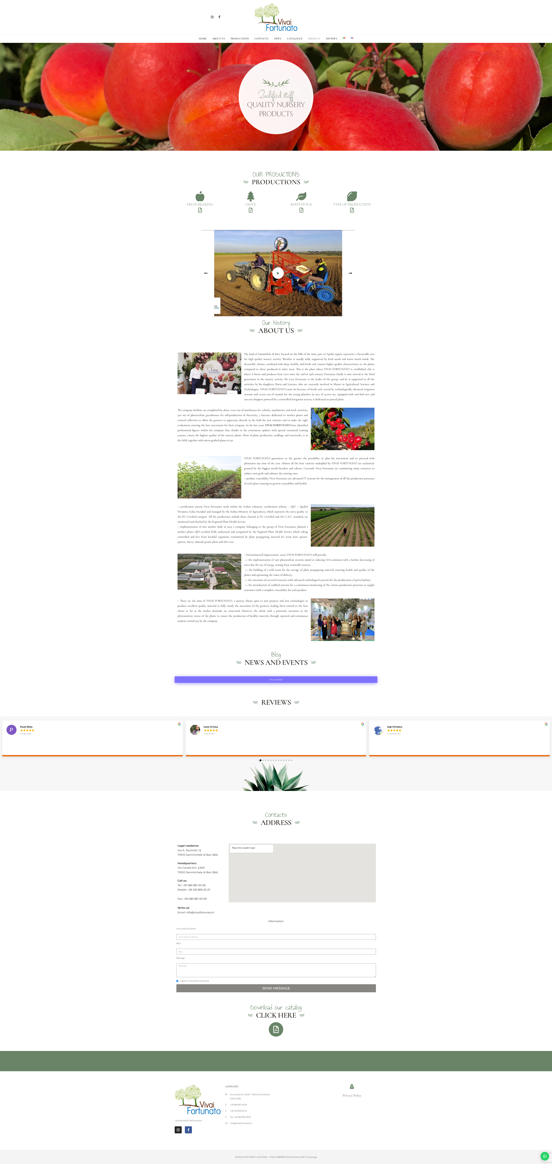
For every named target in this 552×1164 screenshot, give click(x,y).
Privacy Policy (352, 1095)
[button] (260, 760)
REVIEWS (331, 38)
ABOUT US (218, 38)
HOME (202, 38)
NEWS (277, 38)
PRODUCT (314, 38)
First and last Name (186, 928)
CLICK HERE (276, 1015)
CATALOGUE (294, 38)
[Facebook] (219, 17)
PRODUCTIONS (240, 38)
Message (180, 957)
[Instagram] (212, 17)
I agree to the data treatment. (195, 980)
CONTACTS (261, 38)
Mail (178, 943)
